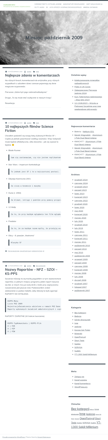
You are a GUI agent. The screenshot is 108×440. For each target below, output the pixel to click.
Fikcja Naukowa (13, 251)
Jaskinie (77, 326)
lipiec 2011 (79, 232)
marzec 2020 (80, 218)
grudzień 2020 (81, 204)
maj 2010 (78, 252)
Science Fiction (37, 251)
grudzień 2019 (81, 225)
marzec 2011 (80, 242)
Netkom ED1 (88, 131)
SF (43, 251)
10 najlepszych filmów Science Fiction (29, 128)
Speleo (77, 344)
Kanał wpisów (80, 380)
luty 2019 (78, 228)
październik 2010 (82, 245)
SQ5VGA (78, 347)
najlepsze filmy (25, 251)
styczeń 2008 (80, 280)
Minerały (78, 333)
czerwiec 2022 (81, 200)
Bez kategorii (40, 266)
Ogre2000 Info (9, 5)
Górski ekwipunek (82, 320)
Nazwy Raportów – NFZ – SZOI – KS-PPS (31, 271)
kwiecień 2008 (81, 270)
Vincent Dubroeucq (44, 437)
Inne (37, 71)
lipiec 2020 (79, 207)
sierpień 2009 (80, 263)
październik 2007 (82, 290)
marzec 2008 (80, 273)
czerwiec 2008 (81, 266)
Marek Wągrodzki (82, 135)
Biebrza (77, 316)
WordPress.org (80, 387)
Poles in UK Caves (82, 86)
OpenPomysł (80, 337)
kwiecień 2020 (81, 214)
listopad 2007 (80, 287)
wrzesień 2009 (81, 259)
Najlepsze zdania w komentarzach (32, 75)
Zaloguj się (79, 376)
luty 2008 (78, 276)
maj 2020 (78, 211)
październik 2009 (82, 256)
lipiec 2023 (79, 193)
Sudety (77, 351)
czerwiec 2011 (81, 235)
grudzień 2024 (81, 180)
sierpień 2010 (80, 249)
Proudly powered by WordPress (14, 437)
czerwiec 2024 (81, 183)
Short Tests (79, 340)
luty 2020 (78, 221)
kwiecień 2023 (81, 197)
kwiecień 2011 (81, 238)
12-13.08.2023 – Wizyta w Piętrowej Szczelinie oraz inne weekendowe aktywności (87, 106)
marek (29, 71)
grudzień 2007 (81, 283)
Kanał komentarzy (82, 383)
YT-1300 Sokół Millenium (85, 354)
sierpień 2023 (80, 190)
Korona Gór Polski (82, 330)
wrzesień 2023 (81, 187)
